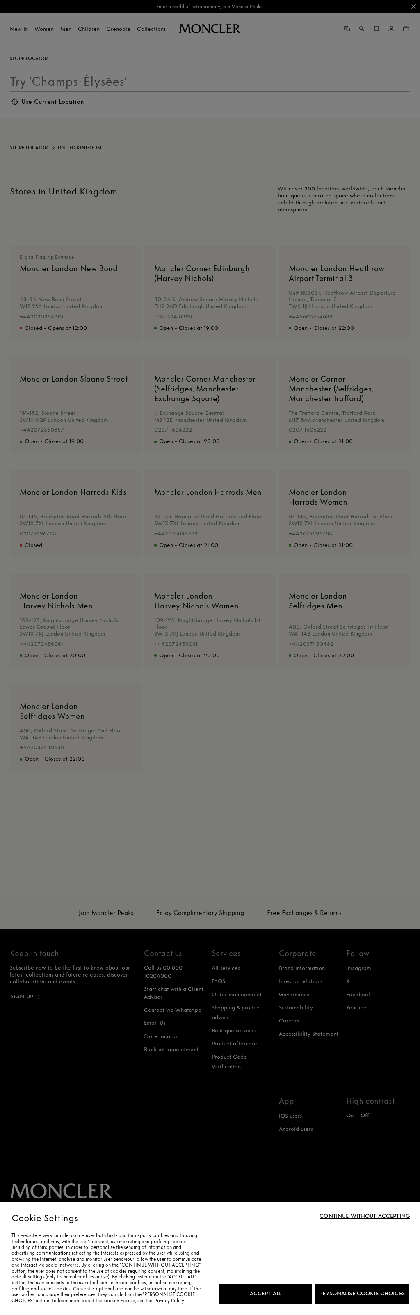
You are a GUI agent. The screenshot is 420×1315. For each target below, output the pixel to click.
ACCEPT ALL (265, 1293)
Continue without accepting (365, 1216)
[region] (210, 1258)
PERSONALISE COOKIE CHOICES (362, 1293)
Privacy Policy (169, 1301)
